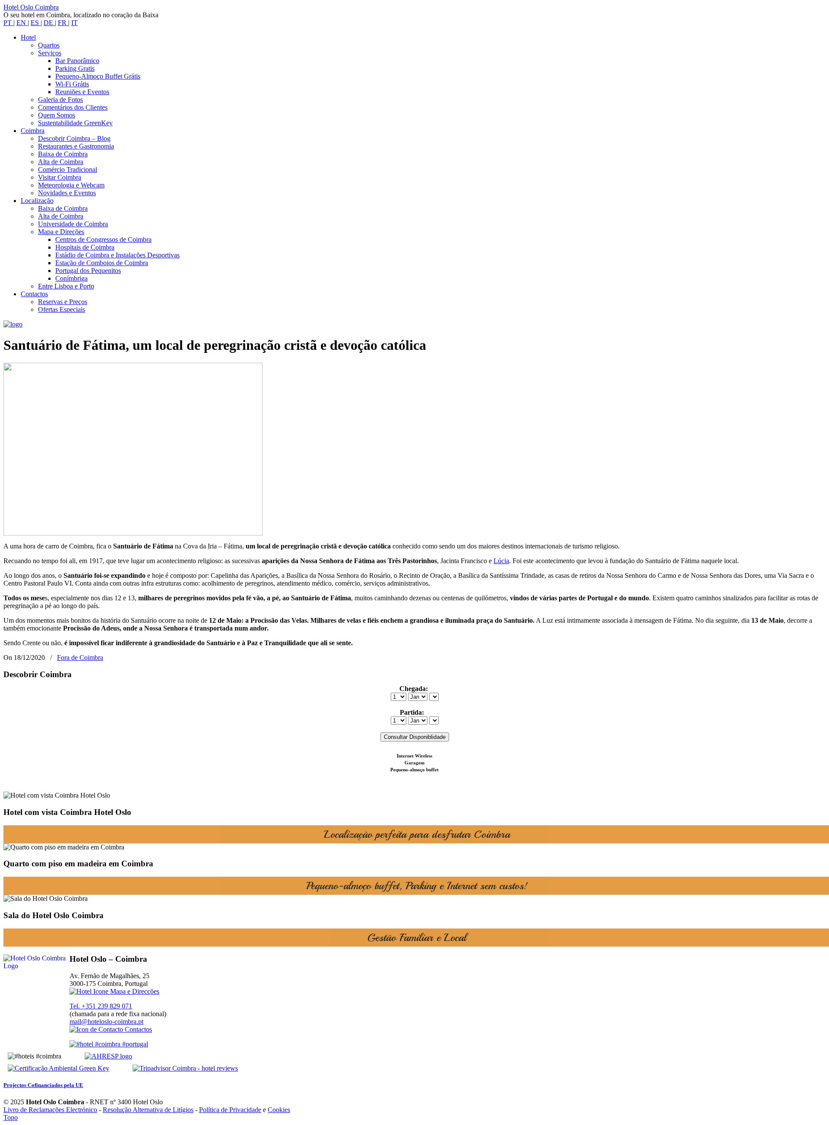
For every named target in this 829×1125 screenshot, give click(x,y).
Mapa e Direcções (133, 991)
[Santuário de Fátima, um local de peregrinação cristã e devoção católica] (133, 533)
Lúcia (501, 560)
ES (36, 22)
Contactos (137, 1029)
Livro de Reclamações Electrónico (50, 1109)
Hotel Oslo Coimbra (31, 7)
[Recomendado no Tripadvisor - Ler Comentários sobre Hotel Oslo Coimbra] (174, 1068)
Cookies (279, 1109)
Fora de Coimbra (80, 657)
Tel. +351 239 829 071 (101, 1006)
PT (8, 22)
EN (22, 22)
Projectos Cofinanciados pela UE (43, 1085)
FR (63, 22)
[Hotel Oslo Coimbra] (12, 324)
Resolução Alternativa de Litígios (148, 1109)
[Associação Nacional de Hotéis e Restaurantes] (97, 1056)
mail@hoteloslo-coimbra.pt (106, 1021)
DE (49, 22)
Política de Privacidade (230, 1109)
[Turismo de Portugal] (109, 1044)
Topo (10, 1117)
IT (74, 22)
